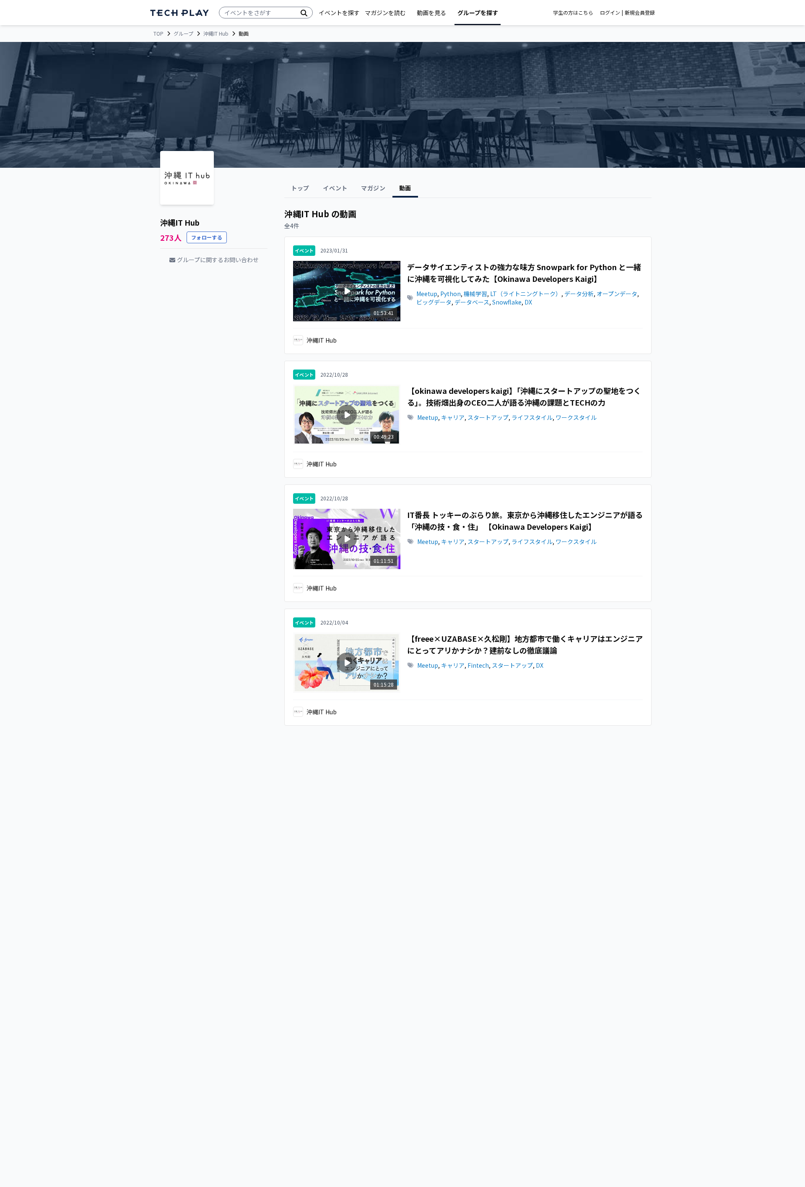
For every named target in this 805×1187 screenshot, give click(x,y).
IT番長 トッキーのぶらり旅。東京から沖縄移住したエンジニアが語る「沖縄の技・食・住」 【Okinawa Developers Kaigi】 (525, 520)
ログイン (610, 12)
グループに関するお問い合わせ (218, 259)
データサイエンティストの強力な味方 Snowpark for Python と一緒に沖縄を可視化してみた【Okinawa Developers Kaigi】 (524, 272)
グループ (183, 33)
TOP (158, 33)
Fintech (478, 665)
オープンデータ (617, 293)
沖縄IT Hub (216, 33)
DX (528, 302)
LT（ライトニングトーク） (525, 293)
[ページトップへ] (179, 13)
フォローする (206, 237)
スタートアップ (488, 417)
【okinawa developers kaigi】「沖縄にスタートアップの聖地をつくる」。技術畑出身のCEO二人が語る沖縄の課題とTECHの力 (524, 396)
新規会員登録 (640, 12)
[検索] (304, 13)
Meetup (426, 293)
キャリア (453, 417)
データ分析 (579, 293)
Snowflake (507, 302)
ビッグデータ (434, 302)
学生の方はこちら (573, 12)
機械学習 (475, 293)
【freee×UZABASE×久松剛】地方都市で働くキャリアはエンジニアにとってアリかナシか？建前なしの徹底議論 (525, 644)
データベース (471, 302)
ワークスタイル (576, 417)
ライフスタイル (532, 417)
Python (450, 293)
